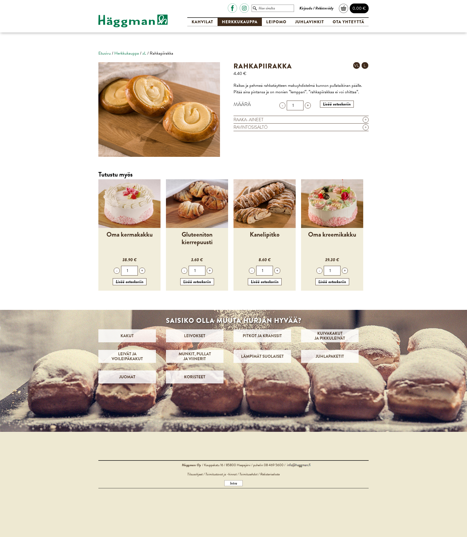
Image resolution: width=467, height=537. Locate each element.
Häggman (133, 21)
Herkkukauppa (240, 22)
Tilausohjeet (195, 474)
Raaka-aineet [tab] (300, 120)
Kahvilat (202, 22)
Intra (233, 483)
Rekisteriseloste (270, 474)
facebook (232, 8)
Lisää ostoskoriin (337, 104)
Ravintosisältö (300, 127)
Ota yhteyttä (348, 22)
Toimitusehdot (248, 474)
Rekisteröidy (324, 8)
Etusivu (104, 53)
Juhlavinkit (309, 22)
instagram (244, 8)
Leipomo (276, 22)
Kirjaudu (305, 8)
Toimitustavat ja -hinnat (221, 474)
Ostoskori (344, 8)
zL (144, 53)
